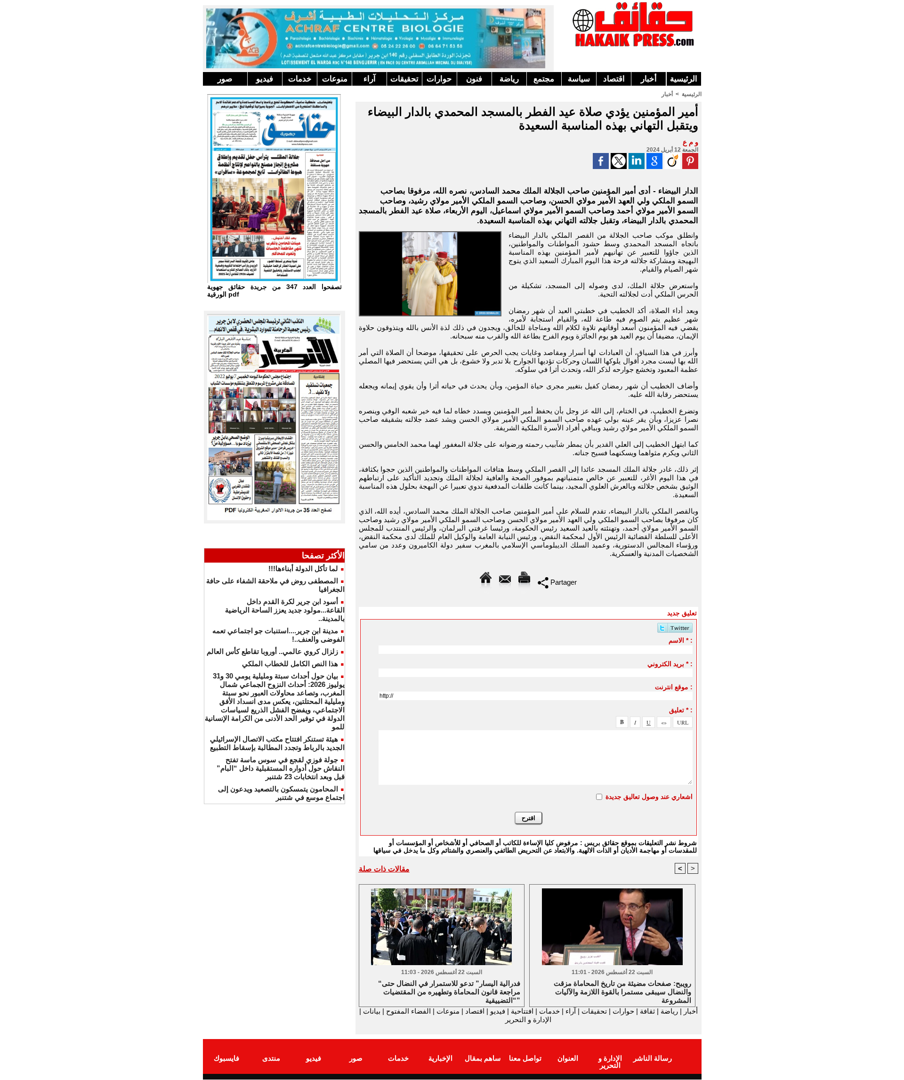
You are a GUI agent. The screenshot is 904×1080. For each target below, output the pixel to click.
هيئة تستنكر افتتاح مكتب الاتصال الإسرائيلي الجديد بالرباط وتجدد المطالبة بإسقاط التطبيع (277, 743)
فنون (474, 78)
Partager (563, 582)
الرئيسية (683, 78)
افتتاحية (522, 1011)
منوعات (334, 78)
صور (225, 78)
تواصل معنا (525, 1058)
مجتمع (543, 78)
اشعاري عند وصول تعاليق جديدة (649, 796)
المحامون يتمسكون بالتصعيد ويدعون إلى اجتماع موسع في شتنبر (281, 793)
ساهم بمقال (483, 1058)
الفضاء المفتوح (407, 1011)
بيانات (371, 1011)
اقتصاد (614, 78)
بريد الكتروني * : (670, 664)
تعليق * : (681, 710)
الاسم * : (681, 640)
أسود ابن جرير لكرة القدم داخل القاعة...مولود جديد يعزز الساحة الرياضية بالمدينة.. (285, 609)
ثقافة (647, 1011)
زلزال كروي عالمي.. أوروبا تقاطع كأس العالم (272, 651)
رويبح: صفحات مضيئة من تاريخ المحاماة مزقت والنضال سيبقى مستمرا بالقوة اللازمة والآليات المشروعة (622, 991)
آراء (369, 78)
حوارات (439, 78)
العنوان (567, 1058)
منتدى (271, 1058)
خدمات (300, 78)
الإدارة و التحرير (528, 1020)
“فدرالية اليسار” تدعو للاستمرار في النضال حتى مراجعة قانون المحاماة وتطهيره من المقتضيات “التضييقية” (449, 991)
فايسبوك (226, 1058)
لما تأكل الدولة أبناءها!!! (303, 568)
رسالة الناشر (652, 1058)
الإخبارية (440, 1058)
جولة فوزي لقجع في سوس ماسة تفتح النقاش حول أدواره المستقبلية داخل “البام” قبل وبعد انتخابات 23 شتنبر (281, 768)
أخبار (649, 78)
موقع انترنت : (674, 687)
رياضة (509, 78)
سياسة (579, 78)
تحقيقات (404, 78)
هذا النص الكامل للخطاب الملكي (290, 664)
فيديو (264, 78)
